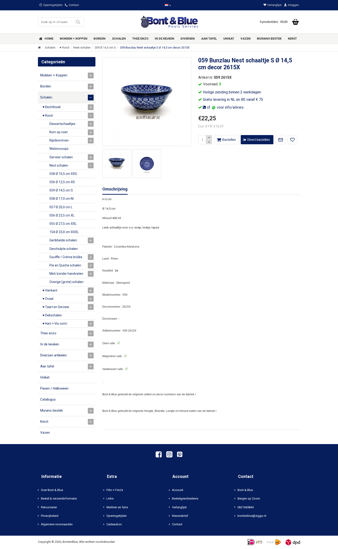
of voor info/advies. (225, 107)
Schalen (50, 47)
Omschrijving (115, 189)
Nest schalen (82, 47)
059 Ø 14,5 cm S (105, 47)
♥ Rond (64, 47)
